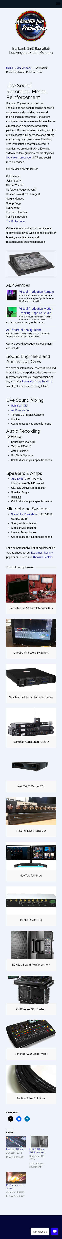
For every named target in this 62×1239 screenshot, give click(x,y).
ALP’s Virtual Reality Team (23, 330)
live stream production (19, 157)
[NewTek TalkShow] (31, 856)
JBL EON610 (18, 478)
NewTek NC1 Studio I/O (31, 830)
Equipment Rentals (42, 552)
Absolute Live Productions (31, 26)
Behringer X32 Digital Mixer (31, 1053)
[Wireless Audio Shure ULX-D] (31, 722)
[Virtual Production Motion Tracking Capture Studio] (12, 312)
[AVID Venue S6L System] (31, 990)
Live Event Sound (15, 1149)
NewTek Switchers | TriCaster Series (31, 697)
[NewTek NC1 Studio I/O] (31, 811)
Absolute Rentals (42, 557)
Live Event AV (24, 67)
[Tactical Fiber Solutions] (31, 1079)
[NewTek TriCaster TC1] (31, 767)
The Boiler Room (15, 221)
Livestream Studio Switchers (31, 652)
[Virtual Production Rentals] (12, 295)
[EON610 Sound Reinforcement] (31, 945)
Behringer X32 (19, 405)
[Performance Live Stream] (16, 1178)
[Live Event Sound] (16, 1142)
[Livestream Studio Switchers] (31, 633)
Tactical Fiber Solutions (31, 1098)
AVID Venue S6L (20, 410)
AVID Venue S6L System (31, 1009)
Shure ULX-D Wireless (24, 514)
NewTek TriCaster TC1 (31, 786)
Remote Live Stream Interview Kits (31, 608)
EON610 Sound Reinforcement (31, 964)
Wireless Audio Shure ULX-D (31, 741)
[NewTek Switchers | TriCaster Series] (31, 678)
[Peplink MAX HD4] (31, 900)
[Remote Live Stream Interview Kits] (31, 588)
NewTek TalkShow (31, 875)
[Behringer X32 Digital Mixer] (31, 1034)
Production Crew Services (37, 381)
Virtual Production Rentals (36, 291)
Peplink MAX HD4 (31, 920)
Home (9, 67)
